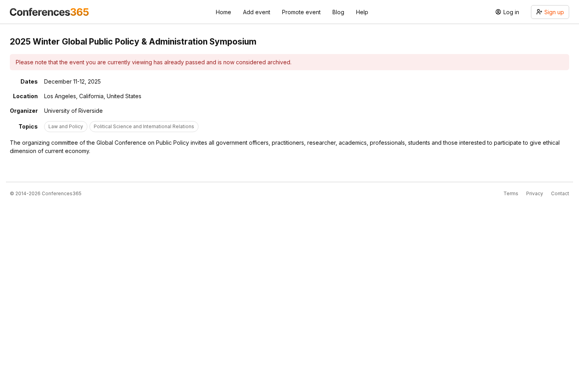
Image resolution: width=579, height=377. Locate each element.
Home (223, 12)
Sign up (554, 12)
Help (362, 12)
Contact (560, 193)
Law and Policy (65, 126)
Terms (510, 193)
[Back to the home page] (49, 12)
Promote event (301, 12)
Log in (511, 12)
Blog (338, 12)
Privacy (534, 193)
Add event (256, 12)
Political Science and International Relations (144, 126)
